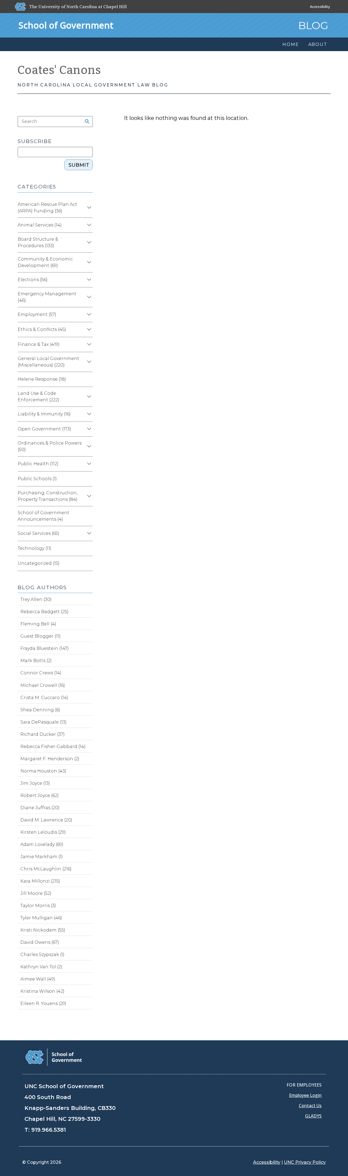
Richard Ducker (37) (42, 734)
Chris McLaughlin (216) (46, 868)
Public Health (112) (38, 463)
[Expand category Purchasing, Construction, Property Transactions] (88, 496)
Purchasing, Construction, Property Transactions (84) (47, 496)
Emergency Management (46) (47, 297)
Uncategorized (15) (39, 563)
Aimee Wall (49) (37, 979)
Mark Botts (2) (36, 660)
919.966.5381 (48, 1130)
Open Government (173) (44, 429)
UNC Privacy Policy (305, 1162)
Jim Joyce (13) (35, 783)
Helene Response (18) (42, 379)
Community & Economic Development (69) (45, 262)
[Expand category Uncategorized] (88, 563)
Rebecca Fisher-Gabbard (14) (53, 746)
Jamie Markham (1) (41, 856)
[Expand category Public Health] (88, 464)
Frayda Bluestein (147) (44, 648)
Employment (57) (37, 314)
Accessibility (320, 6)
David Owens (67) (39, 942)
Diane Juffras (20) (40, 807)
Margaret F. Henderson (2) (49, 758)
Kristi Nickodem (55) (42, 930)
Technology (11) (34, 548)
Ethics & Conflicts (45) (42, 329)
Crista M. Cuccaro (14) (44, 697)
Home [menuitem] (290, 44)
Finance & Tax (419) (39, 344)
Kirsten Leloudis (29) (43, 832)
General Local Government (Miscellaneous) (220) (48, 362)
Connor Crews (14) (40, 672)
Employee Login (305, 1095)
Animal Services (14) (40, 225)
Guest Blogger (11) (40, 636)
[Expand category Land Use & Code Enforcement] (88, 396)
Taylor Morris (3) (38, 905)
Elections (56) (33, 279)
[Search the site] (85, 121)
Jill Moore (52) (35, 893)
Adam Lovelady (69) (41, 844)
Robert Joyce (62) (39, 795)
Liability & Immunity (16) (44, 414)
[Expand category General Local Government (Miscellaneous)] (88, 362)
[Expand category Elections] (88, 279)
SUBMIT (79, 165)
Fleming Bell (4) (38, 623)
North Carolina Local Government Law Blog (92, 85)
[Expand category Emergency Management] (88, 297)
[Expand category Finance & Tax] (88, 344)
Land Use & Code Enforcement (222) (38, 396)
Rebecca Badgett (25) (44, 611)
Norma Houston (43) (43, 771)
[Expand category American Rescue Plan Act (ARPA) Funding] (88, 207)
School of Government (65, 25)
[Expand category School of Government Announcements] (88, 516)
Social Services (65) (38, 533)
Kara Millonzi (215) (40, 881)
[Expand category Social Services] (88, 533)
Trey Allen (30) (36, 599)
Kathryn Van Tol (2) (41, 966)
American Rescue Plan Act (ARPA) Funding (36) (47, 207)
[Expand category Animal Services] (88, 225)
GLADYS (313, 1116)
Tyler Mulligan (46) (41, 917)
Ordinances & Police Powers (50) (50, 446)
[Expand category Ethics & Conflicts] (88, 329)
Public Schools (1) (37, 478)
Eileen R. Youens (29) (43, 1003)
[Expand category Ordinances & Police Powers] (88, 446)
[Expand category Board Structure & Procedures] (88, 242)
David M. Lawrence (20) (46, 820)
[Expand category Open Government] (88, 429)
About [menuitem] (317, 44)
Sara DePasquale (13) (43, 722)
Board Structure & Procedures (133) (38, 242)
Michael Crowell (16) (42, 685)
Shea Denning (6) (40, 709)
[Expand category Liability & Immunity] (88, 414)
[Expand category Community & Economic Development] (88, 262)
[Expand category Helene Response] (88, 379)
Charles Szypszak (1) (42, 954)
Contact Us (310, 1106)
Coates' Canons (59, 70)
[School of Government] (54, 1056)
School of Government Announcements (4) (43, 516)
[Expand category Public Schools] (88, 478)
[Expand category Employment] (88, 314)
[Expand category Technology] (88, 548)
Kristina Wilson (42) (42, 991)
